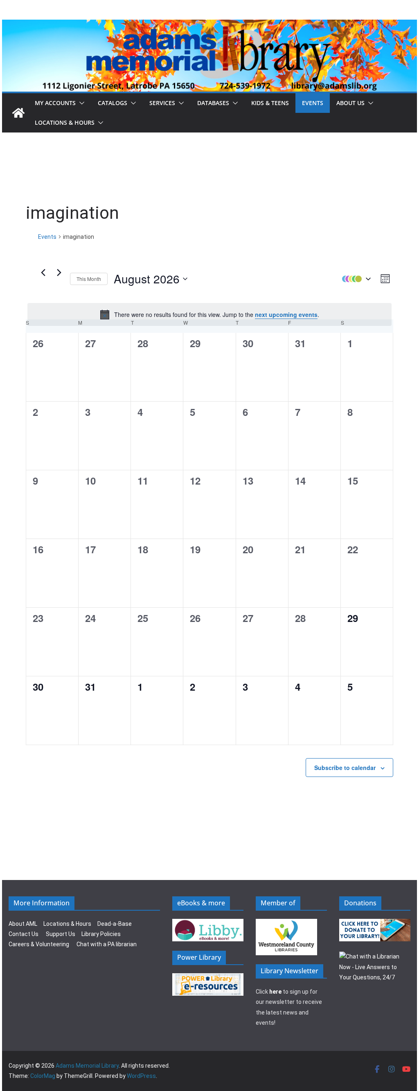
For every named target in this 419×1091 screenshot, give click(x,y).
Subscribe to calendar (345, 767)
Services (162, 103)
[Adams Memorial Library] (209, 25)
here (275, 991)
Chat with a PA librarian (107, 944)
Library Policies (101, 934)
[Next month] (59, 273)
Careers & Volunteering (39, 944)
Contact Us (23, 934)
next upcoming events (286, 314)
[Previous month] (43, 273)
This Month (89, 278)
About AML (23, 923)
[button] (80, 103)
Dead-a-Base (114, 923)
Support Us (60, 934)
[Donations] (374, 923)
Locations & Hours (67, 923)
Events (312, 103)
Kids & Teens (270, 103)
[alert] (209, 314)
